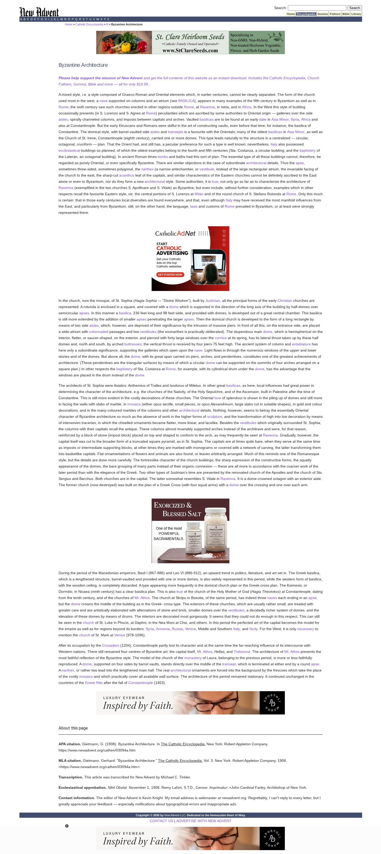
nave (104, 101)
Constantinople (140, 683)
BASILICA (186, 101)
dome (174, 307)
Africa (246, 107)
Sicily (253, 629)
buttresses (133, 344)
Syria (295, 119)
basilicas (207, 119)
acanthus (126, 175)
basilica (125, 313)
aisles (63, 119)
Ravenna (207, 107)
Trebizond (242, 651)
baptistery (308, 150)
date (262, 119)
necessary (305, 629)
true (215, 181)
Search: (280, 8)
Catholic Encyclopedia (89, 24)
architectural (256, 163)
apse (300, 163)
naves (272, 598)
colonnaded (98, 332)
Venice (190, 629)
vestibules (148, 332)
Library (356, 14)
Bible (346, 14)
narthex (147, 169)
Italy (274, 144)
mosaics (134, 404)
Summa (323, 14)
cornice (221, 338)
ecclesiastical (69, 150)
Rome (63, 107)
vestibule (207, 169)
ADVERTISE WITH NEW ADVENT (203, 821)
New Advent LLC (174, 815)
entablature (301, 344)
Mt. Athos (142, 598)
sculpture (214, 416)
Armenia (163, 629)
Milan (199, 194)
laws (193, 206)
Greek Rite (94, 683)
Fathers (335, 14)
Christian (285, 300)
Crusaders (110, 645)
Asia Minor (280, 119)
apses (84, 313)
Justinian (213, 300)
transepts (175, 132)
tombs (163, 157)
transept (229, 664)
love (217, 398)
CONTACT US (161, 821)
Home (291, 14)
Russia (177, 629)
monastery (193, 658)
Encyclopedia (306, 14)
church (88, 623)
